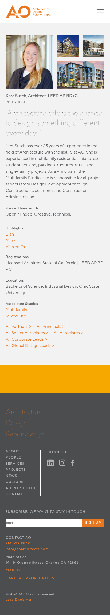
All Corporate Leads (25, 339)
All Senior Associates (25, 333)
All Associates (67, 333)
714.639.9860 (18, 543)
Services (15, 463)
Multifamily (16, 310)
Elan (10, 234)
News (11, 475)
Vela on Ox (16, 247)
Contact (15, 494)
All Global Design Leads (28, 346)
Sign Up (93, 522)
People (13, 457)
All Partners (17, 326)
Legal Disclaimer (19, 599)
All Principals (49, 326)
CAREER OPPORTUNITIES (30, 578)
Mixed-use (16, 316)
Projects (16, 469)
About (12, 451)
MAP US (13, 570)
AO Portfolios (22, 488)
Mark (10, 240)
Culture (14, 482)
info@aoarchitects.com (27, 549)
